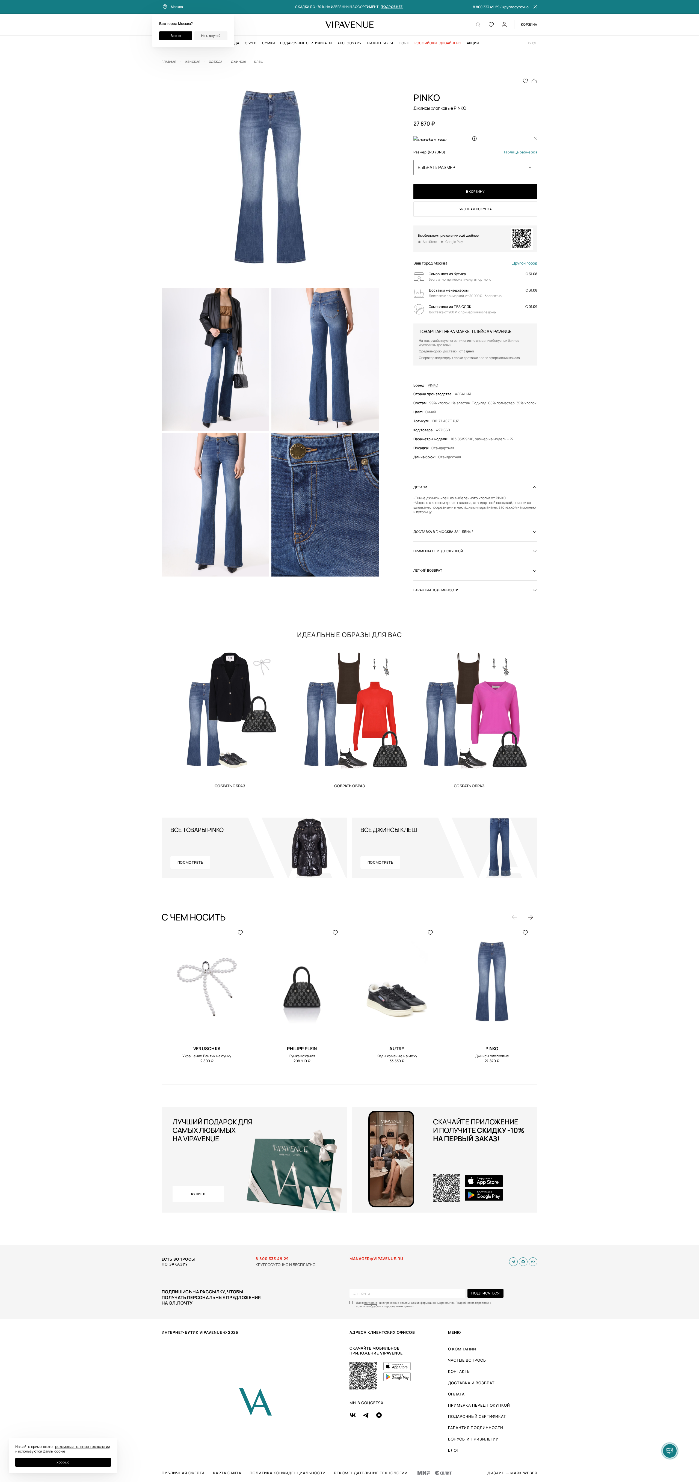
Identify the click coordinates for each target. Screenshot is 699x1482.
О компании (462, 1349)
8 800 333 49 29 (486, 7)
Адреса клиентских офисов (382, 1332)
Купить (230, 785)
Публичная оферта (183, 1473)
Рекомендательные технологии (371, 1473)
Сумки (268, 43)
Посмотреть (190, 862)
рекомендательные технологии (82, 1446)
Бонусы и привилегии (473, 1439)
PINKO (433, 385)
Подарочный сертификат (477, 1416)
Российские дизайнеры (437, 43)
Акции (473, 43)
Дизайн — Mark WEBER (512, 1473)
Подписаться (485, 1293)
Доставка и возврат (471, 1382)
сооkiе (59, 1451)
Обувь (251, 43)
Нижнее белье (380, 43)
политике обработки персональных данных (385, 1306)
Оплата (456, 1394)
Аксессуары (349, 43)
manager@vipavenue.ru (376, 1258)
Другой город (524, 263)
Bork (404, 43)
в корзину (475, 191)
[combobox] (475, 167)
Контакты (459, 1371)
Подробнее (391, 7)
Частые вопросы (467, 1360)
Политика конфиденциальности (288, 1473)
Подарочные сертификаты (306, 43)
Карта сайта (227, 1473)
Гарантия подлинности (475, 1427)
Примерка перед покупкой (479, 1405)
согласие (370, 1303)
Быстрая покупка (475, 209)
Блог (532, 43)
